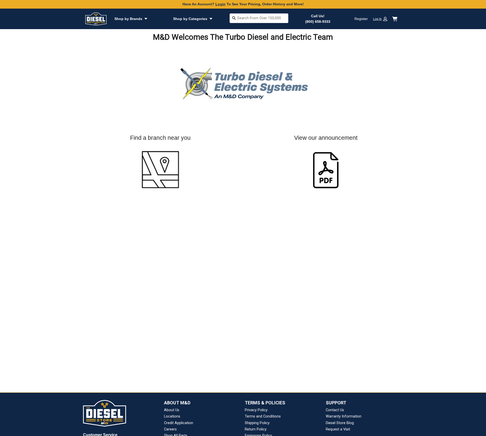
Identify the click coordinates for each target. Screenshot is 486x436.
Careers (170, 429)
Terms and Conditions (263, 416)
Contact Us (335, 410)
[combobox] (259, 18)
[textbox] (259, 18)
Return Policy (256, 429)
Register (361, 19)
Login (220, 4)
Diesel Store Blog (340, 423)
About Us (171, 410)
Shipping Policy (257, 423)
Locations (172, 416)
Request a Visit (338, 429)
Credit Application (178, 423)
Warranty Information (343, 416)
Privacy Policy (256, 410)
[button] (382, 19)
